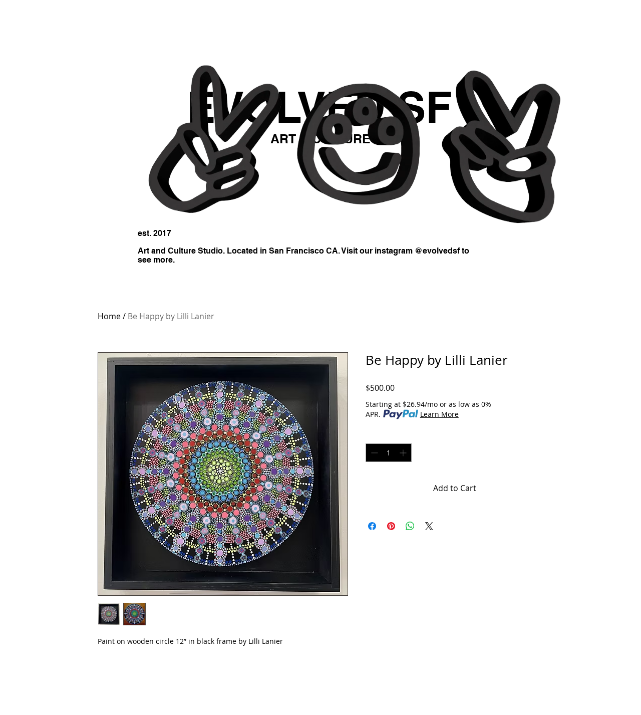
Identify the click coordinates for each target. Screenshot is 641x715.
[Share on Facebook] (372, 526)
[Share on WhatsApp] (410, 526)
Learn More (439, 414)
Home (109, 316)
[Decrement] (373, 452)
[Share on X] (429, 526)
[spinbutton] (389, 452)
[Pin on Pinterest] (391, 526)
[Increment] (404, 452)
